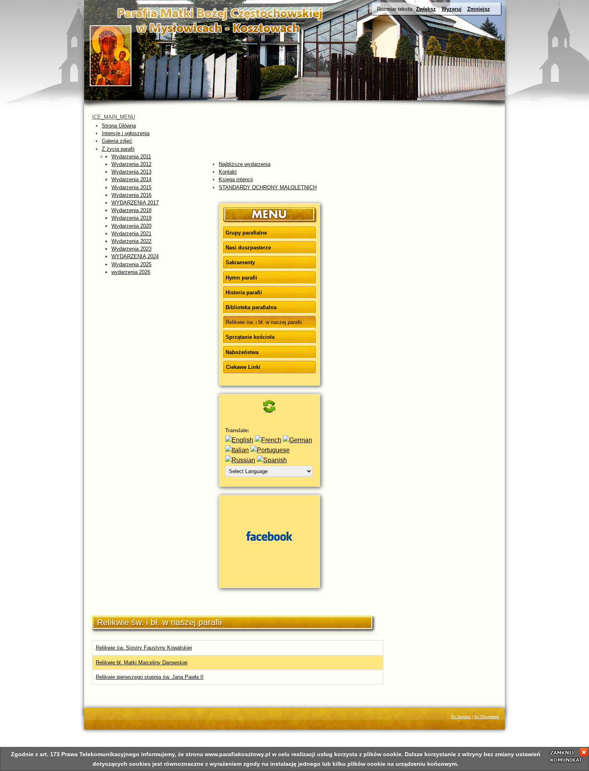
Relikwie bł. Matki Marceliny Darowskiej (142, 663)
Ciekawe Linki (243, 367)
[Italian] (237, 450)
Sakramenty (240, 262)
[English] (239, 440)
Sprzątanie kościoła (250, 337)
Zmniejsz (478, 9)
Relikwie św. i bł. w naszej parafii (264, 322)
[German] (297, 440)
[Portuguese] (270, 450)
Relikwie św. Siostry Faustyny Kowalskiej (144, 648)
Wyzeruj (452, 9)
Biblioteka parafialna (251, 307)
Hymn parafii (241, 278)
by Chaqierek (486, 716)
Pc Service (461, 716)
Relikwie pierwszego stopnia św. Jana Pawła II (150, 677)
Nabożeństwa (242, 352)
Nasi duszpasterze (248, 248)
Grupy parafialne (246, 233)
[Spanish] (272, 460)
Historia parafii (244, 292)
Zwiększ (426, 9)
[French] (268, 440)
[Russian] (240, 460)
